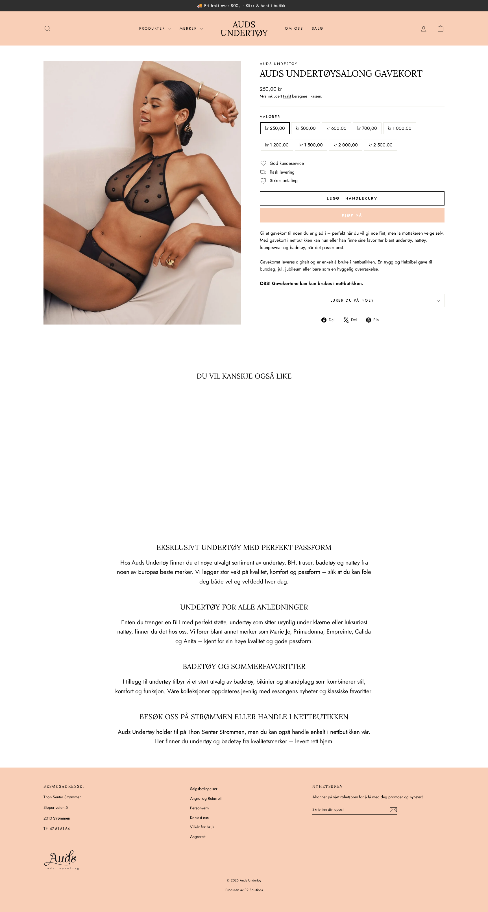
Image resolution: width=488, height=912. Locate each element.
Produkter (153, 28)
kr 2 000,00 (346, 145)
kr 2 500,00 (381, 145)
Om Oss (294, 28)
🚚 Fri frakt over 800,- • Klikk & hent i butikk (241, 6)
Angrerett (197, 836)
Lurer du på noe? (352, 300)
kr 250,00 (275, 128)
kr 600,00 (336, 128)
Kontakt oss (199, 817)
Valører (270, 116)
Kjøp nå (352, 215)
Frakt (287, 96)
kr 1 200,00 (277, 145)
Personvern (199, 808)
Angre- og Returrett (205, 798)
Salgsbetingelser (203, 789)
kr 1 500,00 (311, 145)
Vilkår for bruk (202, 827)
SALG (318, 28)
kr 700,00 (367, 128)
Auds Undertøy (244, 28)
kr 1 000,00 (399, 128)
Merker (189, 28)
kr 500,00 (306, 128)
